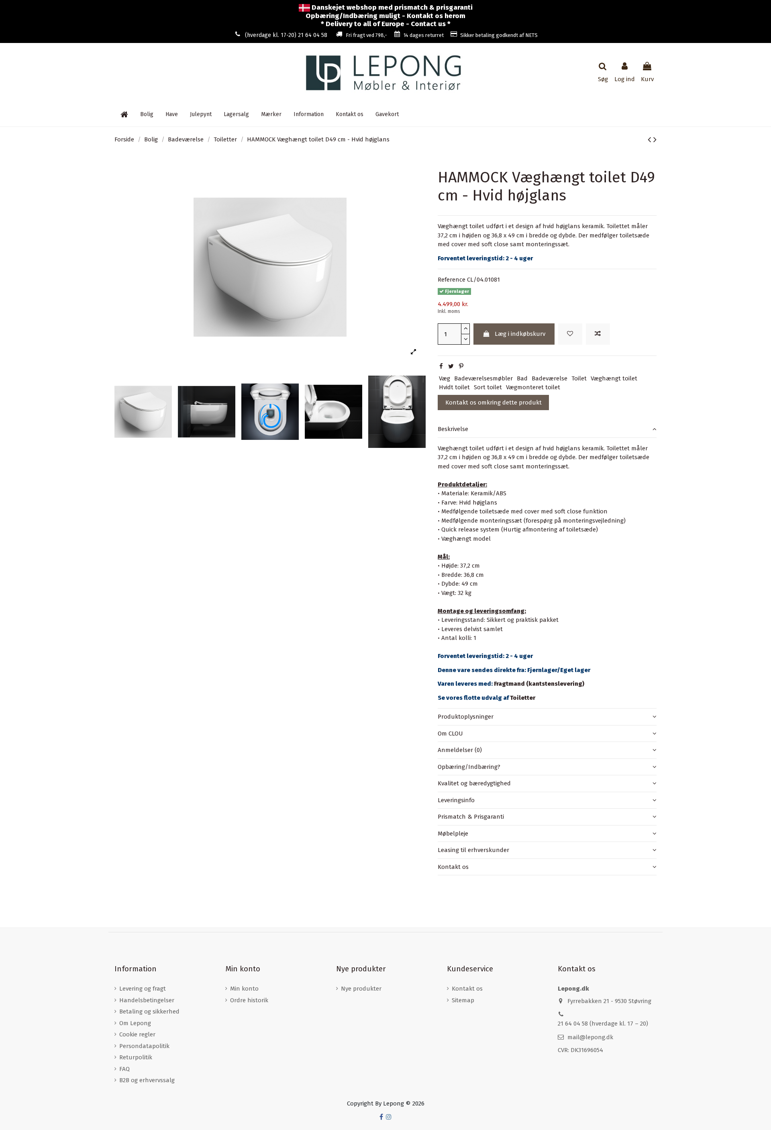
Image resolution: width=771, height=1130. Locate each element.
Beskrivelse (453, 429)
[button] (309, 114)
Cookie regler (137, 1034)
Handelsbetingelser (146, 1000)
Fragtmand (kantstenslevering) (539, 683)
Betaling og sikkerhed (149, 1011)
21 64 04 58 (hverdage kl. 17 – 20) (603, 1023)
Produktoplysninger (466, 716)
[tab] (547, 429)
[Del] (441, 366)
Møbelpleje (453, 833)
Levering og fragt (142, 988)
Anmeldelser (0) (460, 750)
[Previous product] (650, 139)
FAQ (124, 1069)
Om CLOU (450, 733)
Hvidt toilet (454, 387)
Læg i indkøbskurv (520, 333)
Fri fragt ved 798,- (366, 35)
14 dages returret (424, 35)
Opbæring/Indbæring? (469, 766)
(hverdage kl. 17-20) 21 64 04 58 (286, 35)
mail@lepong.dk (590, 1037)
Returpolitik (135, 1057)
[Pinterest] (461, 366)
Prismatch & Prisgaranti (471, 816)
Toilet (579, 378)
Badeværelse (549, 378)
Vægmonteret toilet (533, 387)
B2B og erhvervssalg (147, 1080)
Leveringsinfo (456, 800)
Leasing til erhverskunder (473, 850)
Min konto (244, 988)
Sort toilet (488, 387)
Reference (451, 279)
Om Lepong (135, 1023)
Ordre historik (249, 1000)
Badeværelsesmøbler (483, 378)
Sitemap (463, 1000)
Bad (522, 378)
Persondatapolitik (144, 1046)
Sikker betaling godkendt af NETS (499, 35)
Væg (444, 378)
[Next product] (655, 139)
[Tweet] (451, 366)
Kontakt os (453, 866)
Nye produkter (361, 988)
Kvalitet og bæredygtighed (474, 783)
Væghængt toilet (614, 378)
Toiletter (522, 697)
